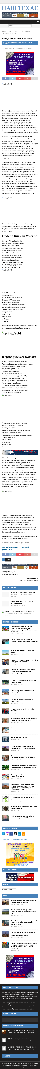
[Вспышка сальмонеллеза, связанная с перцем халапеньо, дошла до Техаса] (5, 767)
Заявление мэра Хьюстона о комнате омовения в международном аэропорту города (23, 671)
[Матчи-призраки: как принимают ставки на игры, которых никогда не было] (5, 911)
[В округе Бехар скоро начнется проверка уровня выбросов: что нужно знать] (5, 641)
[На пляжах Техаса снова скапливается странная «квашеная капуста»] (5, 720)
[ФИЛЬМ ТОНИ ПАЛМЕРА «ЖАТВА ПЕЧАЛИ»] (3, 611)
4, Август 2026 (15, 791)
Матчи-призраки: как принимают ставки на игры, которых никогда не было (23, 911)
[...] (33, 1009)
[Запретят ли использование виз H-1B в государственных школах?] (5, 662)
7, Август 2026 (15, 739)
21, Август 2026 (15, 645)
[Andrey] (4, 1049)
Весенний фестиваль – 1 (11, 547)
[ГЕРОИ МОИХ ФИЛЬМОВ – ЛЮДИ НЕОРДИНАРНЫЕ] (5, 603)
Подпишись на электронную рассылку (15, 839)
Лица (8, 560)
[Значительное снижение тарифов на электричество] (5, 701)
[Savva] (4, 1041)
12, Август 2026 (15, 713)
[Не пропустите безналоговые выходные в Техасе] (5, 777)
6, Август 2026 (15, 750)
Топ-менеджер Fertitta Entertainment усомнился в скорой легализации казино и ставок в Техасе (23, 933)
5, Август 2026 (15, 778)
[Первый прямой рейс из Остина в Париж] (5, 652)
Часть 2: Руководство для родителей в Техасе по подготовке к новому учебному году (24, 922)
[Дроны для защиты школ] (5, 739)
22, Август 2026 (15, 634)
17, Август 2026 (15, 694)
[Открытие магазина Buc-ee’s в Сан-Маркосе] (5, 711)
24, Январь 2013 (16, 594)
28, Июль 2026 (15, 801)
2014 (10, 31)
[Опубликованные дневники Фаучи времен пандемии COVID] (5, 818)
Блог (5, 896)
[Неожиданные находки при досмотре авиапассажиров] (5, 808)
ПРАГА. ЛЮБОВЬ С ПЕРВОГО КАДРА (23, 592)
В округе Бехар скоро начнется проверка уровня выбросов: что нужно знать (24, 641)
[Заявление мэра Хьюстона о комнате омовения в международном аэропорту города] (5, 671)
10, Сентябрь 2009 (16, 605)
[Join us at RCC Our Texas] (20, 15)
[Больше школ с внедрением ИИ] (5, 730)
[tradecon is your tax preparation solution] (20, 452)
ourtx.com (20, 613)
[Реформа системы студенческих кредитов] (5, 799)
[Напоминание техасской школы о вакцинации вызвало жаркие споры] (5, 758)
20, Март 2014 (7, 48)
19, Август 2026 (15, 664)
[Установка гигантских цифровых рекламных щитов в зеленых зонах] (5, 748)
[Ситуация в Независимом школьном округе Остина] (5, 682)
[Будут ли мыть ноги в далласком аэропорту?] (5, 692)
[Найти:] (20, 26)
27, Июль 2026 (15, 810)
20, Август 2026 (15, 904)
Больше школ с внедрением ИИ (21, 728)
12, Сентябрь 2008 (11, 613)
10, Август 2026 (15, 730)
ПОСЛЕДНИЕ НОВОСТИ (11, 622)
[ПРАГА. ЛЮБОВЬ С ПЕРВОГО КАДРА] (5, 594)
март (16, 31)
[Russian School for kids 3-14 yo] (20, 854)
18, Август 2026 (15, 675)
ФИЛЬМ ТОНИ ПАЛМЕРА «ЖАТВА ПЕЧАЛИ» (19, 611)
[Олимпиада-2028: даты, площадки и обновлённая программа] (5, 902)
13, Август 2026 (15, 703)
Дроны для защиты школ (19, 737)
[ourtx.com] (4, 1033)
